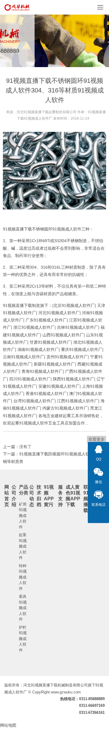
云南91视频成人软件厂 (23, 356)
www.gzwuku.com (66, 692)
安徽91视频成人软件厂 (59, 386)
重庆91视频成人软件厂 (81, 349)
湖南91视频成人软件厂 (38, 349)
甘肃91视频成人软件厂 (50, 342)
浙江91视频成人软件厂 (34, 327)
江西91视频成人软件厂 (77, 400)
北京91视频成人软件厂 (74, 305)
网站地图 (8, 725)
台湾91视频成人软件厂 (34, 400)
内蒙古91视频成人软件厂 (65, 408)
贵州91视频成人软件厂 (67, 356)
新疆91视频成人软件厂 (54, 364)
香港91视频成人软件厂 (46, 393)
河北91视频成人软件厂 (59, 312)
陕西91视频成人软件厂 (73, 379)
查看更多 (96, 439)
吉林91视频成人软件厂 (77, 327)
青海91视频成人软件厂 (42, 371)
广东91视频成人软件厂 (46, 320)
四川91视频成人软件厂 (30, 379)
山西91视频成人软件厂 (63, 335)
